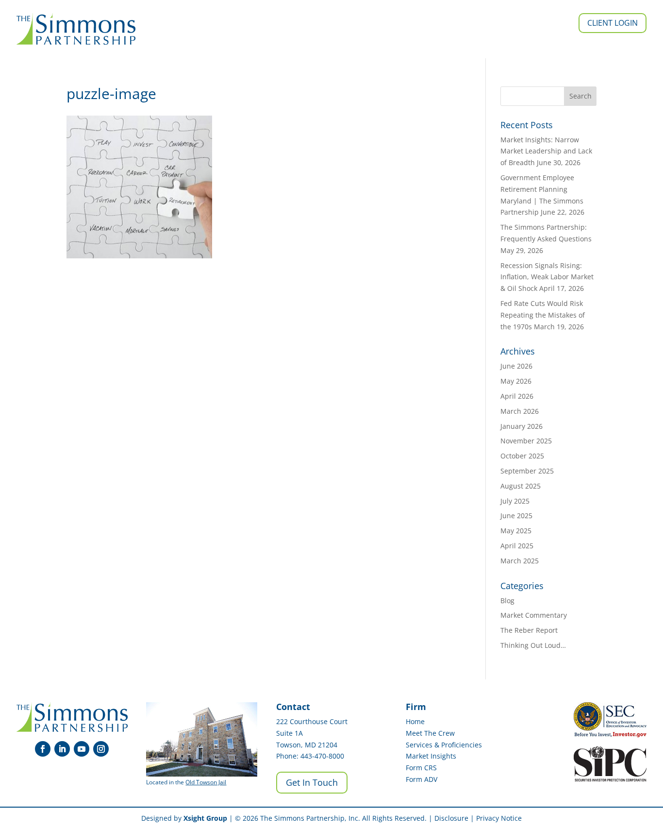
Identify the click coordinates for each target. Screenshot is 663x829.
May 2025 (515, 530)
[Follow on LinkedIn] (62, 749)
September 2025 (527, 470)
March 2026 (519, 411)
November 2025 (526, 440)
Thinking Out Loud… (533, 645)
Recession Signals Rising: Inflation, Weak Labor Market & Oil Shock (547, 277)
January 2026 (521, 426)
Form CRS (421, 767)
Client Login (612, 22)
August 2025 (520, 486)
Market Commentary (533, 615)
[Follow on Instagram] (101, 749)
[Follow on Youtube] (81, 749)
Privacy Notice (499, 818)
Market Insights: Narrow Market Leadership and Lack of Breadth (546, 151)
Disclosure (451, 818)
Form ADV (421, 779)
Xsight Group (205, 818)
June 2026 (516, 366)
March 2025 (519, 560)
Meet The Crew (430, 733)
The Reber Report (529, 630)
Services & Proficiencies (444, 744)
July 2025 (515, 501)
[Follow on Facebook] (42, 749)
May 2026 (515, 381)
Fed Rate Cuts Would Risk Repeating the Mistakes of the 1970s (542, 315)
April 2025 (516, 545)
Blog (507, 600)
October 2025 (522, 455)
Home (415, 721)
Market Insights (431, 756)
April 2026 (516, 396)
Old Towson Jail (205, 782)
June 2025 (516, 515)
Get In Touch (312, 782)
